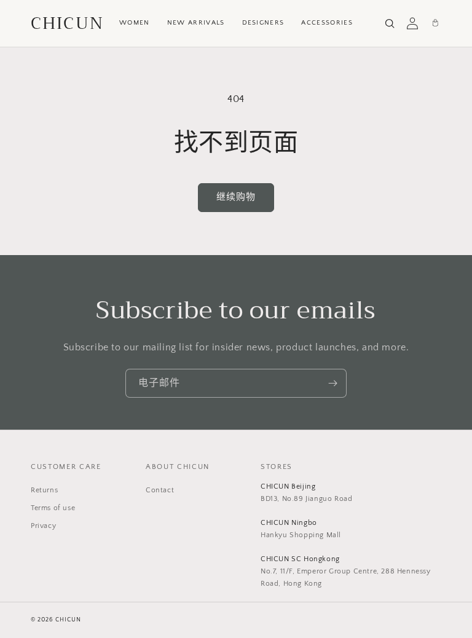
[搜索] (390, 23)
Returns (44, 490)
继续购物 (236, 197)
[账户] (412, 23)
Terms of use (53, 508)
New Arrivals (196, 22)
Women (134, 22)
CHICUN (67, 23)
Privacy (43, 526)
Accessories (327, 22)
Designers (263, 22)
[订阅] (332, 383)
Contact (160, 490)
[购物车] (435, 23)
